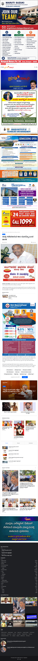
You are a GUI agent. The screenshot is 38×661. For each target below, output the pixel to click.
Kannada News (3, 566)
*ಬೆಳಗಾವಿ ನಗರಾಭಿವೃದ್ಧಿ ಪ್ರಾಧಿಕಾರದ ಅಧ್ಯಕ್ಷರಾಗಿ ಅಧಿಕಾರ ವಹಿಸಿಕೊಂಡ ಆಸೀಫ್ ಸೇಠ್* (10, 510)
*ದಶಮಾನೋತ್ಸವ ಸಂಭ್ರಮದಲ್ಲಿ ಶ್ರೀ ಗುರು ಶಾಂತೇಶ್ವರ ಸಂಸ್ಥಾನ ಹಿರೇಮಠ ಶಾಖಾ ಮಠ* (12, 391)
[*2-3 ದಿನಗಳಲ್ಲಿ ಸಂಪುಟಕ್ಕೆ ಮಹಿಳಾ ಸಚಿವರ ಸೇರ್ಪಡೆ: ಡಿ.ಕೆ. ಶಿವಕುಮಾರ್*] (19, 428)
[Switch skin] (35, 67)
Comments (31, 443)
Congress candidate (27, 369)
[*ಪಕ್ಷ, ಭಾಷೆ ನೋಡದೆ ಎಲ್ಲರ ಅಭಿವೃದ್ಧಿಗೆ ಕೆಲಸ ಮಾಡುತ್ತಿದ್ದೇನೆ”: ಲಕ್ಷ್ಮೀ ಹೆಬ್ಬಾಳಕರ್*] (7, 423)
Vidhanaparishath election (5, 635)
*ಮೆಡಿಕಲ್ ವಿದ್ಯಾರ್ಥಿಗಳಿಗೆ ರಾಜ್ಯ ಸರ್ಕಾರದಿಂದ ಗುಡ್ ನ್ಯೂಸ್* (15, 457)
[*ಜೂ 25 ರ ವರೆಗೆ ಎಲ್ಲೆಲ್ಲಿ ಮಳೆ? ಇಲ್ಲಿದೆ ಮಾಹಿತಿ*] (5, 462)
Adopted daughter (10, 632)
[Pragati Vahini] (9, 67)
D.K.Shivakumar (10, 371)
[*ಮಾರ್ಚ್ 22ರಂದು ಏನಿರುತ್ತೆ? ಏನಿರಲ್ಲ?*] (5, 454)
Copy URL (24, 377)
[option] (19, 390)
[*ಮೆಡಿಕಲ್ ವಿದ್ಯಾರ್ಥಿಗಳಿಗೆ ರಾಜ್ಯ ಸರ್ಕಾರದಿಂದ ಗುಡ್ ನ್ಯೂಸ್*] (5, 458)
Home (4, 232)
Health (3, 568)
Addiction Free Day (4, 632)
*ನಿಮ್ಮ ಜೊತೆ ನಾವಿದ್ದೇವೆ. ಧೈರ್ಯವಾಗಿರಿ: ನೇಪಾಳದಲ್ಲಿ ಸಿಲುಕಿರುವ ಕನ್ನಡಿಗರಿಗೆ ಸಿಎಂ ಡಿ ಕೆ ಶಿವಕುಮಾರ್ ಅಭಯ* (10, 494)
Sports (2, 583)
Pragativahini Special (4, 581)
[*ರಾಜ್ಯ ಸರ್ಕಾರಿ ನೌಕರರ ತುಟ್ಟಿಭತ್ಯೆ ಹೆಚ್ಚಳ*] (5, 451)
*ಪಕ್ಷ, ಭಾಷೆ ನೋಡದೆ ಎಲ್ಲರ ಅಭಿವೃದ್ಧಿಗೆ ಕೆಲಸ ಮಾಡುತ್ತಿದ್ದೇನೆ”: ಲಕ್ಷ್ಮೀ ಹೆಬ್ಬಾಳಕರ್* (7, 428)
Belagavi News (5, 386)
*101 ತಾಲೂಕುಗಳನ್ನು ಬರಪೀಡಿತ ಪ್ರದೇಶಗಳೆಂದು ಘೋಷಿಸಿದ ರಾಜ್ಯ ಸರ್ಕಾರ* (16, 641)
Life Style (2, 575)
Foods (3, 589)
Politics (2, 578)
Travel (3, 592)
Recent (18, 443)
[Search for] (36, 67)
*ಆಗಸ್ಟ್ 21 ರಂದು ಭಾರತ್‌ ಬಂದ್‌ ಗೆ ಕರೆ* (13, 446)
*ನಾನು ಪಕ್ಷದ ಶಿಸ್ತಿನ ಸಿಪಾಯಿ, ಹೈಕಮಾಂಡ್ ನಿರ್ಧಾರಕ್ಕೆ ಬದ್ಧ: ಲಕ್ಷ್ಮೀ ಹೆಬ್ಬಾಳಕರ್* (13, 296)
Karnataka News (4, 569)
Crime (3, 572)
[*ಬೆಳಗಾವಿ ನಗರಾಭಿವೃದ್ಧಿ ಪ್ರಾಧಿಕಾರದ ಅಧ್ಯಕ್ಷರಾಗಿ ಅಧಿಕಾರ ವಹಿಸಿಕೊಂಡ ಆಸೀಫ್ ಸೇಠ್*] (10, 502)
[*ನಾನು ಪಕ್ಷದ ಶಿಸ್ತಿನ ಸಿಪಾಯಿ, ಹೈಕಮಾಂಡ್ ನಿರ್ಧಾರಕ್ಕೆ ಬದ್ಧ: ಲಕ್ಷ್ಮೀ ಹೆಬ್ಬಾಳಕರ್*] (5, 296)
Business (2, 563)
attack (15, 632)
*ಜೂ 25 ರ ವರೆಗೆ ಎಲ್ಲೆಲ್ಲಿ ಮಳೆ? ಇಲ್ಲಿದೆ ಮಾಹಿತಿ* (14, 461)
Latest (6, 232)
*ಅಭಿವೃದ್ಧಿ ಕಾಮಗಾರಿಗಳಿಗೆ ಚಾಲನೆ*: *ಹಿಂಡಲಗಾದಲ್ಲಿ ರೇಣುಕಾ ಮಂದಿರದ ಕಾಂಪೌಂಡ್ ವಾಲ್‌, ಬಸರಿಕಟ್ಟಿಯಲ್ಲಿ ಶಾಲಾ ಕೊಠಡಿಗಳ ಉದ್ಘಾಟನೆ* (27, 485)
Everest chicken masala (26, 371)
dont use (17, 371)
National (2, 577)
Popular (6, 443)
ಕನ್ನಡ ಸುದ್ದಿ (16, 374)
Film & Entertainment (4, 565)
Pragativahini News (8, 374)
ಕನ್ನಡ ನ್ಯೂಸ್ (14, 635)
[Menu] (1, 67)
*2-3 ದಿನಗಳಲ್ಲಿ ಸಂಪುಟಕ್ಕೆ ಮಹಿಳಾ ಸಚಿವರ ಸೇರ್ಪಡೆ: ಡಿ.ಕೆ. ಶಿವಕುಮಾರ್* (19, 437)
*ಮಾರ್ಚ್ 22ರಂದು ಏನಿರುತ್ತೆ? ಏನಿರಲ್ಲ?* (13, 453)
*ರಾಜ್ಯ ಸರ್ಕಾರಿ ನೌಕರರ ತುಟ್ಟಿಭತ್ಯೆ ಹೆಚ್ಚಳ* (13, 450)
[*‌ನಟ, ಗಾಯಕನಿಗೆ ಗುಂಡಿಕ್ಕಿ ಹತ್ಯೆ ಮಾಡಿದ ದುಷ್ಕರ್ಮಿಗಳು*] (7, 623)
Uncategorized (3, 586)
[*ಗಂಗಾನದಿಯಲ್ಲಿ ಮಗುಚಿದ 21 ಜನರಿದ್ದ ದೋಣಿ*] (31, 623)
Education (3, 574)
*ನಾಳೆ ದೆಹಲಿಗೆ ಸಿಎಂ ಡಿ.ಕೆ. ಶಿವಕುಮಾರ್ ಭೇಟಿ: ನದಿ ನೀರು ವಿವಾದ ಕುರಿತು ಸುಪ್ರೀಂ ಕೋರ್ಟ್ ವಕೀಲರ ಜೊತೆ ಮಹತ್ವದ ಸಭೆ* (31, 428)
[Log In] (2, 67)
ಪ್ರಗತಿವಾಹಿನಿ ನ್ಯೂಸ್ (23, 374)
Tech (2, 584)
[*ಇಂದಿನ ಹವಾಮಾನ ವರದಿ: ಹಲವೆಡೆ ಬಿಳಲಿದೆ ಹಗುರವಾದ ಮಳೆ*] (19, 623)
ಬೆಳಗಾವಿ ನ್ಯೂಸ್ (31, 374)
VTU (10, 635)
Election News (4, 580)
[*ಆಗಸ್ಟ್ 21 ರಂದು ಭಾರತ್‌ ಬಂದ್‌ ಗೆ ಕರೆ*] (5, 447)
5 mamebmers (10, 369)
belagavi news (18, 369)
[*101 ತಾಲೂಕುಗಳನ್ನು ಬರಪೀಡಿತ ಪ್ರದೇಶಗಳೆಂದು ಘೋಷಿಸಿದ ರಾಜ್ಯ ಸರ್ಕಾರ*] (7, 600)
